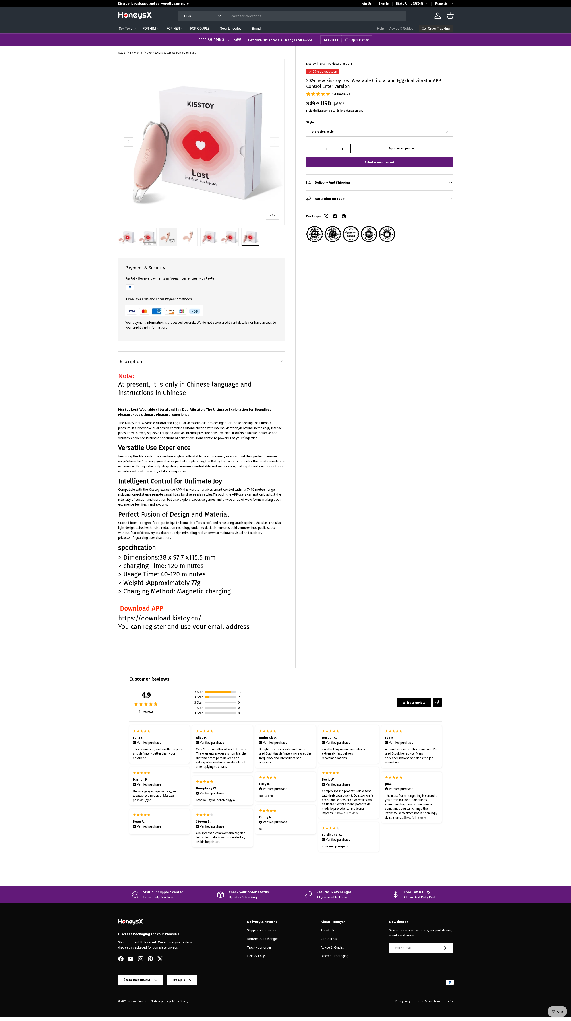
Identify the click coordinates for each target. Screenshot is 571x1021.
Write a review (414, 702)
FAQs (450, 1001)
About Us (327, 930)
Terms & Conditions (428, 1001)
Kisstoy (311, 64)
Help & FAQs (256, 955)
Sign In (384, 4)
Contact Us (329, 938)
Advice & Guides (401, 29)
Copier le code (359, 40)
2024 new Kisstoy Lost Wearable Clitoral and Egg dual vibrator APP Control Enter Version (172, 52)
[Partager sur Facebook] (335, 216)
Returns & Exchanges (262, 938)
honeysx (131, 1001)
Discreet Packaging (334, 955)
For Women (136, 52)
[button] (450, 16)
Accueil (122, 52)
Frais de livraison (317, 111)
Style (310, 122)
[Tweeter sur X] (326, 216)
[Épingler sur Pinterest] (343, 216)
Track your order (259, 947)
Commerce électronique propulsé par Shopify (163, 1001)
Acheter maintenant (380, 162)
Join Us (366, 4)
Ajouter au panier (401, 148)
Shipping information (262, 930)
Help (380, 29)
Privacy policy (402, 1001)
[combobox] (292, 16)
